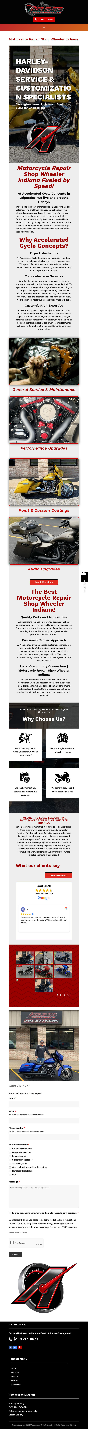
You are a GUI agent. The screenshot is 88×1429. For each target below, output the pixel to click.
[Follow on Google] (15, 1347)
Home (13, 1368)
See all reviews (59, 875)
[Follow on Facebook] (10, 1347)
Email (12, 1111)
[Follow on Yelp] (20, 1347)
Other (15, 1174)
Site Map (73, 1425)
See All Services (44, 582)
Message (14, 1182)
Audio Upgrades (19, 1163)
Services (15, 1376)
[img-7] (25, 991)
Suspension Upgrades (22, 1160)
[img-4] (25, 978)
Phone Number (17, 1128)
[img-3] (63, 964)
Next (69, 995)
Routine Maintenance (22, 1149)
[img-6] (63, 978)
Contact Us (16, 1384)
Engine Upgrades (20, 1156)
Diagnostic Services (21, 1152)
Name (12, 1098)
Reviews (14, 1380)
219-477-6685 (45, 19)
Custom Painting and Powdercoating (29, 1167)
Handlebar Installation (22, 1171)
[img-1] (25, 964)
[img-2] (44, 964)
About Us (15, 1372)
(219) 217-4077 (19, 1085)
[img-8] (44, 991)
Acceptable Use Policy (18, 1233)
